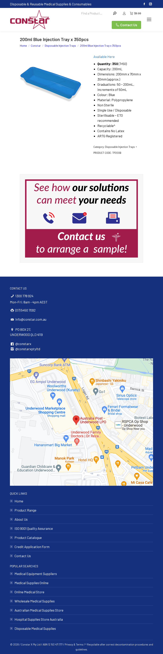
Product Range (25, 510)
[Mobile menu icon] (149, 19)
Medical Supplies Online (32, 583)
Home (19, 501)
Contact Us (23, 556)
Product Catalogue (28, 538)
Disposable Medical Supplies (35, 628)
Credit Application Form (32, 547)
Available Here (104, 57)
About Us (21, 519)
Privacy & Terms (74, 644)
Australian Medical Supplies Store (39, 610)
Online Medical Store (29, 592)
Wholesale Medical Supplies (35, 601)
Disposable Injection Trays (120, 146)
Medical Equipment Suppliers (36, 574)
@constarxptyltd (27, 349)
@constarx (23, 344)
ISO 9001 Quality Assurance (34, 528)
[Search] (114, 13)
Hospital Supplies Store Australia (39, 619)
